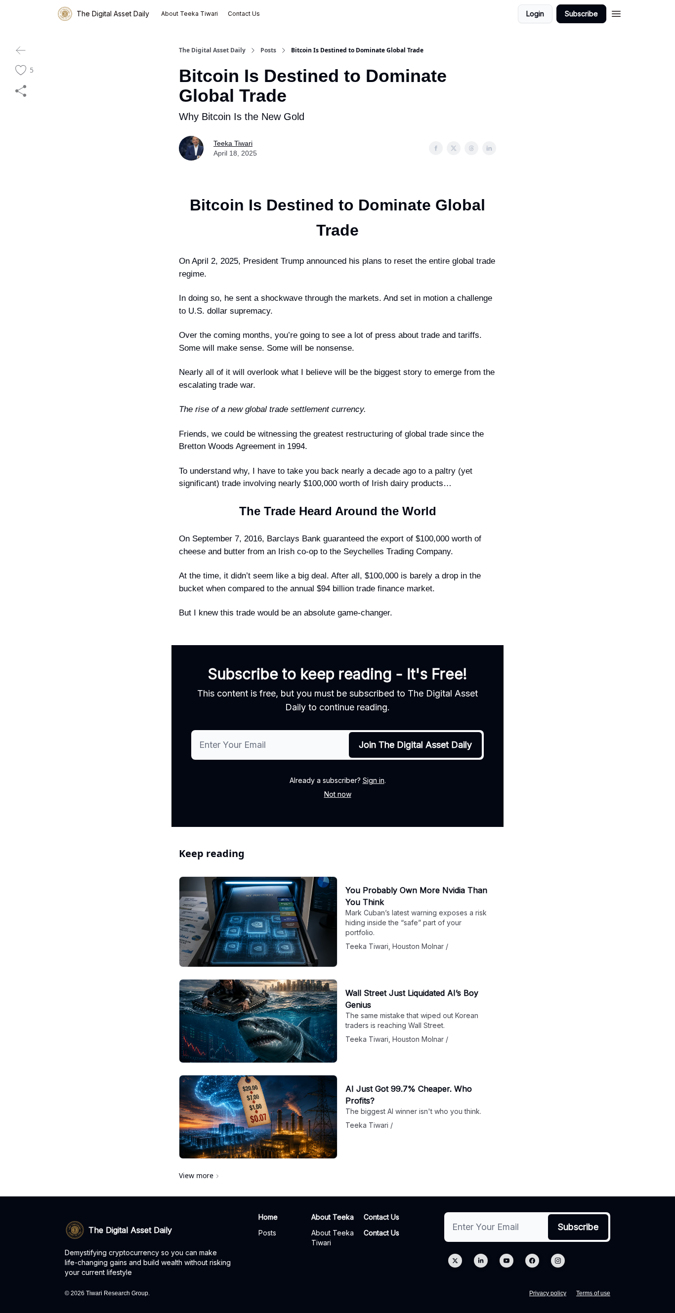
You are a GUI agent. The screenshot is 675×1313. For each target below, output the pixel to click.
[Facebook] (532, 1261)
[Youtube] (506, 1261)
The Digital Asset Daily (212, 50)
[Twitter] (455, 1261)
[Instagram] (558, 1261)
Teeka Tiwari (233, 143)
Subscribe (581, 13)
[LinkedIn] (481, 1261)
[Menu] (616, 12)
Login (535, 13)
